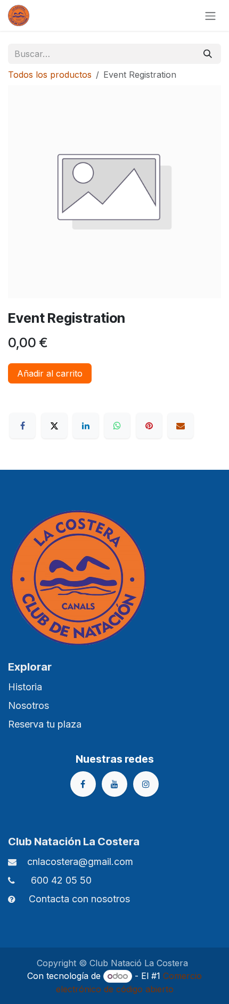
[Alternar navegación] (210, 15)
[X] (54, 425)
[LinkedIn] (86, 425)
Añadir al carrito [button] (50, 373)
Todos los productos (50, 74)
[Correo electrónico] (180, 425)
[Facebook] (22, 425)
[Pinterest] (149, 425)
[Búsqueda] (207, 54)
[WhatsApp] (117, 425)
